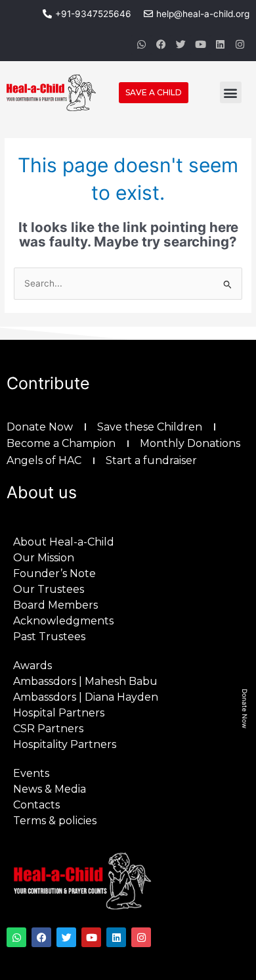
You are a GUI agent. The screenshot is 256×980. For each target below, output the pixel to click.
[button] (231, 92)
